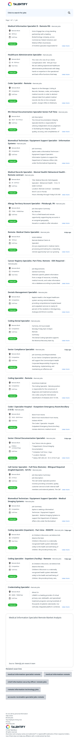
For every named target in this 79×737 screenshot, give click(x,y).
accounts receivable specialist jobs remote (26, 697)
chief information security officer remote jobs (27, 682)
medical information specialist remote (24, 674)
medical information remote (58, 674)
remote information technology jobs (23, 689)
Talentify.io (13, 730)
